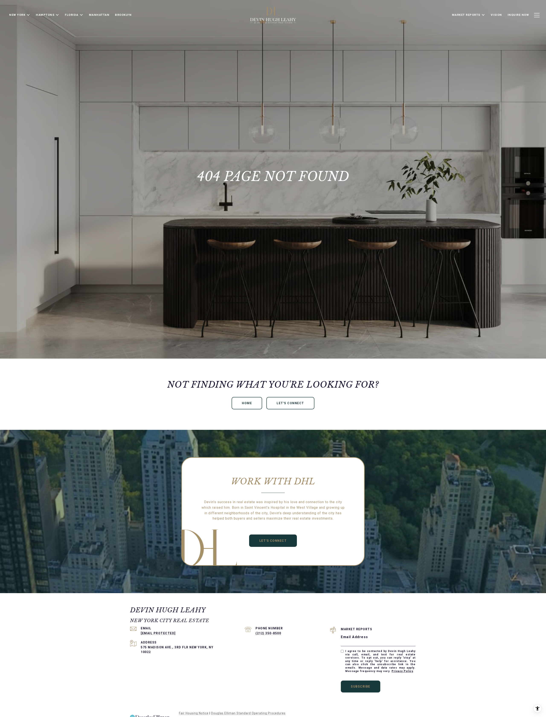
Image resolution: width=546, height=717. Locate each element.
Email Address (354, 637)
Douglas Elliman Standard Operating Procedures (248, 713)
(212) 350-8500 (268, 633)
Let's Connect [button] (290, 403)
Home (247, 403)
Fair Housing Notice (194, 713)
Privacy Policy (402, 671)
